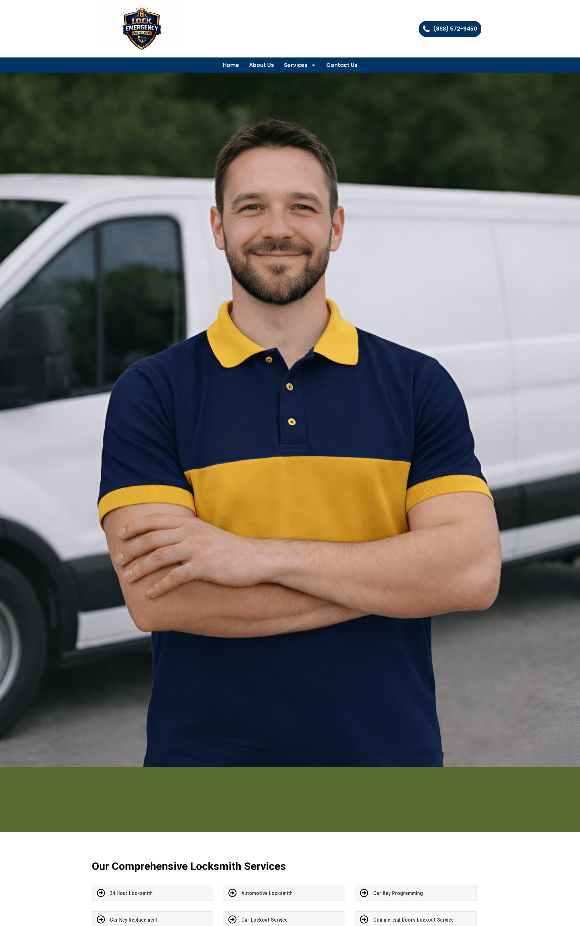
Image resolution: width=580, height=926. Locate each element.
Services (295, 65)
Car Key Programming (398, 893)
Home (231, 65)
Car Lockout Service (264, 920)
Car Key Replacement (134, 920)
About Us (261, 65)
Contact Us (341, 65)
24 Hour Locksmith (131, 893)
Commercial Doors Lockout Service (413, 920)
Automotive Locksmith (267, 893)
